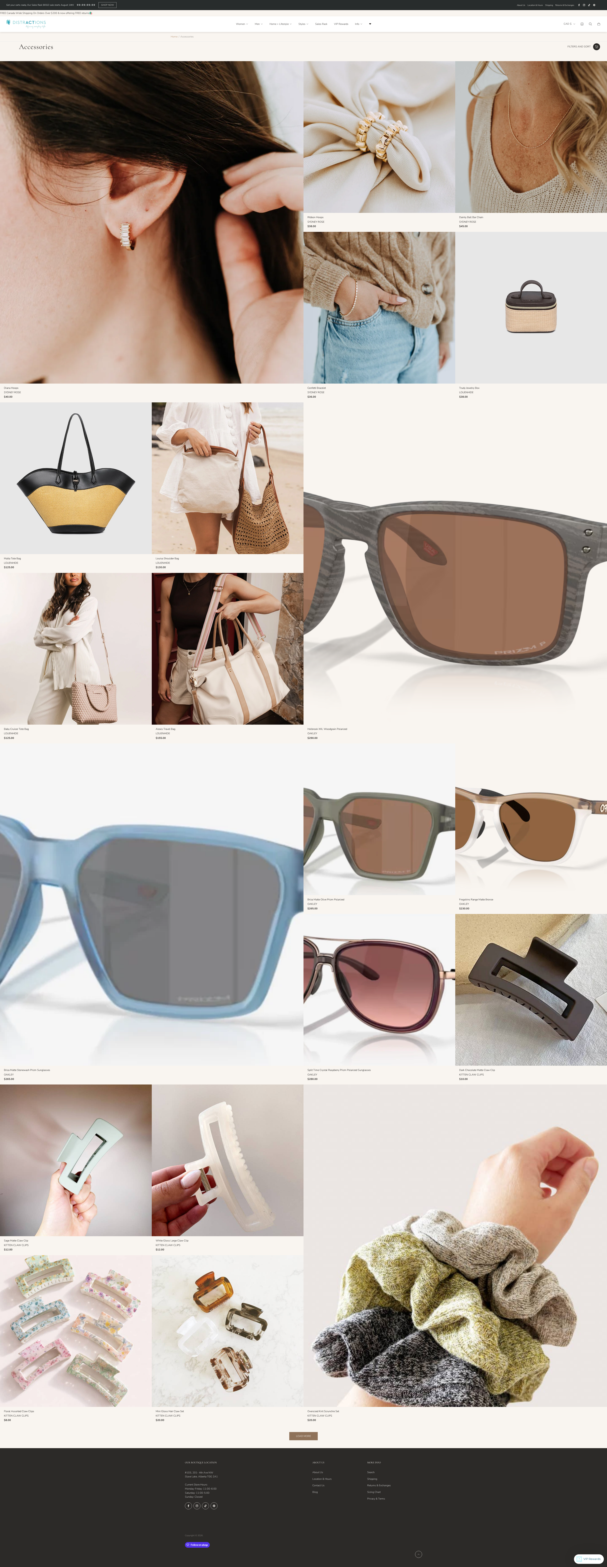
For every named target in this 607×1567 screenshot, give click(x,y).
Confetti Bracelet (316, 388)
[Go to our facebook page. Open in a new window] (579, 5)
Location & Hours (535, 5)
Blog (315, 1492)
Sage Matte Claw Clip (16, 1240)
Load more (303, 1436)
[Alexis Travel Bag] (228, 649)
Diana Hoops (11, 388)
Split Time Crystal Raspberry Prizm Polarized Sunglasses (339, 1070)
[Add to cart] (296, 68)
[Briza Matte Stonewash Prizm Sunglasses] (152, 904)
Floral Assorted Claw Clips (19, 1411)
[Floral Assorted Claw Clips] (76, 1331)
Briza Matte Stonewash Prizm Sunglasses (27, 1070)
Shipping (549, 5)
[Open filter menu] (596, 46)
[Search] (590, 24)
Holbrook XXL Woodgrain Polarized (327, 729)
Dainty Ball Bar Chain (471, 217)
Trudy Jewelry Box (469, 388)
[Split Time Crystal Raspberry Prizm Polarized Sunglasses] (379, 990)
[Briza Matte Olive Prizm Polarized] (379, 819)
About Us (521, 5)
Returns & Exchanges (564, 5)
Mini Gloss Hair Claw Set (170, 1411)
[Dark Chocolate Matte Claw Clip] (531, 990)
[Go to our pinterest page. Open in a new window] (594, 5)
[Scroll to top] (418, 1554)
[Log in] (582, 24)
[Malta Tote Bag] (76, 478)
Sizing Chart (374, 1492)
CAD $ (568, 24)
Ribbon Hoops (315, 217)
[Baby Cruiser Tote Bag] (76, 649)
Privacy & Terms (376, 1498)
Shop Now (107, 4)
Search (371, 1472)
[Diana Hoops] (152, 222)
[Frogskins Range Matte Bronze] (531, 819)
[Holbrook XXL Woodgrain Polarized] (455, 563)
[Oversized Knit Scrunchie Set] (455, 1245)
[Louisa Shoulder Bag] (228, 478)
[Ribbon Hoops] (379, 137)
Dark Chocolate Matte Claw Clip (477, 1070)
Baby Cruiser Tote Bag (16, 729)
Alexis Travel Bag (165, 729)
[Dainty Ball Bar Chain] (531, 137)
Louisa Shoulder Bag (167, 558)
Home (174, 36)
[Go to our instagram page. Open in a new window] (584, 5)
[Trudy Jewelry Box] (531, 308)
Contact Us (318, 1485)
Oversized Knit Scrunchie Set (323, 1411)
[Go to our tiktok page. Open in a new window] (589, 5)
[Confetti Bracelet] (379, 308)
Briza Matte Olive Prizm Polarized (325, 899)
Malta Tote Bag (12, 558)
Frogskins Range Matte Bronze (476, 899)
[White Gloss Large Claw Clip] (228, 1160)
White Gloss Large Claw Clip (172, 1240)
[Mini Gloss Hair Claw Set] (228, 1331)
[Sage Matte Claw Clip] (76, 1160)
